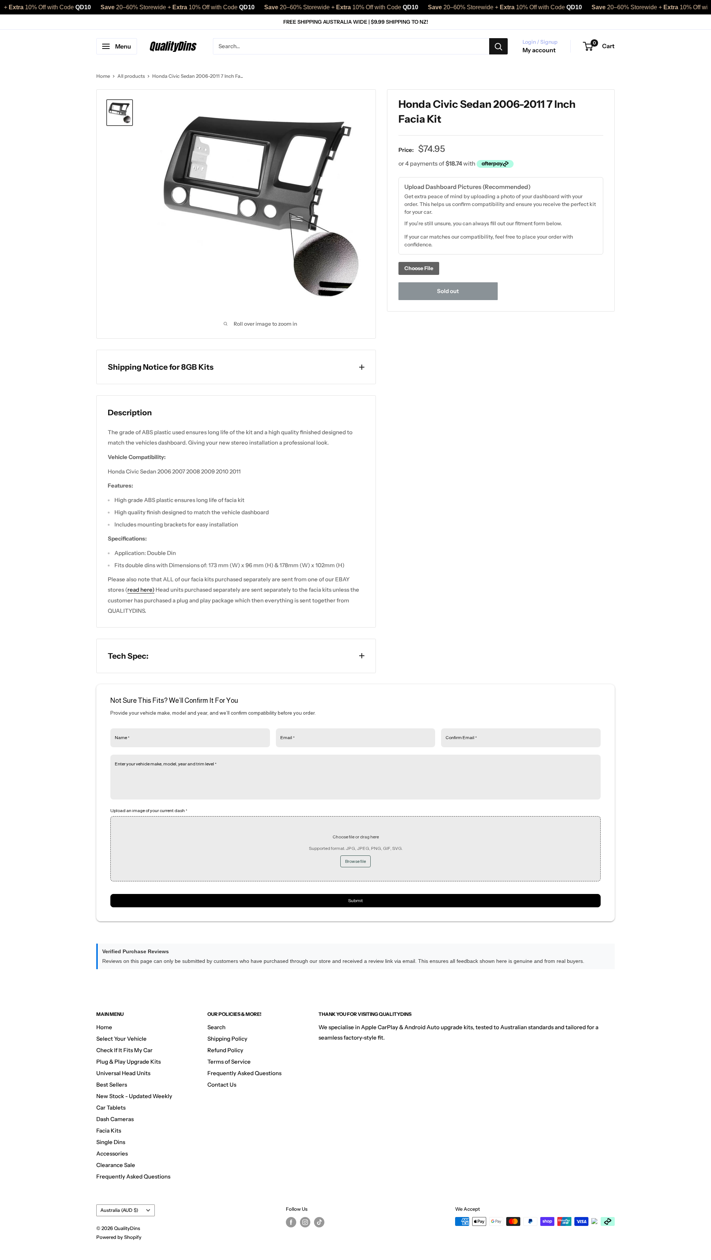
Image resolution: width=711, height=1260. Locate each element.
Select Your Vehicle (121, 1038)
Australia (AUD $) (119, 1210)
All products (131, 76)
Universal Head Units (123, 1073)
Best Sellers (111, 1084)
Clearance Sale (115, 1164)
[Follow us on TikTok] (319, 1222)
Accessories (112, 1153)
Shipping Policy (227, 1038)
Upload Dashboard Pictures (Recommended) (467, 186)
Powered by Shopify (118, 1237)
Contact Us (221, 1084)
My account (539, 50)
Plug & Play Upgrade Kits (128, 1061)
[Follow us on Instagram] (305, 1222)
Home (103, 76)
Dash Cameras (115, 1119)
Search (216, 1027)
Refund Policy (225, 1050)
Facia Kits (108, 1130)
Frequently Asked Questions (133, 1176)
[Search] (498, 46)
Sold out (448, 291)
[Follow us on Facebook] (291, 1222)
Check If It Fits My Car (124, 1050)
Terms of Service (229, 1061)
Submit (355, 900)
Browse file (355, 861)
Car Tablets (111, 1107)
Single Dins (110, 1142)
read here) (140, 589)
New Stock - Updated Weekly (134, 1096)
